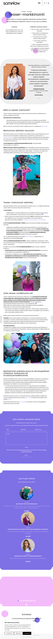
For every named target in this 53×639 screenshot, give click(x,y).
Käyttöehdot (37, 635)
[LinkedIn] (48, 3)
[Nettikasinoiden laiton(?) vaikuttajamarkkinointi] (28, 545)
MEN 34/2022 (28, 397)
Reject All (18, 633)
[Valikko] (38, 3)
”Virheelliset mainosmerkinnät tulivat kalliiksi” (34, 219)
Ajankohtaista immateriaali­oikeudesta (26, 504)
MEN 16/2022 (44, 126)
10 (33, 600)
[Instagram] (44, 3)
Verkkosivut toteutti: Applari (26, 637)
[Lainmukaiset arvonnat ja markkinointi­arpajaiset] (1, 319)
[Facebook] (46, 3)
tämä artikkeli (23, 402)
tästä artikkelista (29, 236)
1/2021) (9, 399)
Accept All (27, 633)
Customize (9, 633)
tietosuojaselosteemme (24, 450)
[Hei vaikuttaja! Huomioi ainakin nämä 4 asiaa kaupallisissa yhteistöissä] (28, 518)
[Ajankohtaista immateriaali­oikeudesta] (26, 493)
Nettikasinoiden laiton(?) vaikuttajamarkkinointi (28, 556)
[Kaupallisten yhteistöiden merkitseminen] (52, 319)
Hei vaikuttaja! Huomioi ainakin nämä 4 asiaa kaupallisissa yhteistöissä (28, 529)
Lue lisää (26, 511)
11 (34, 600)
